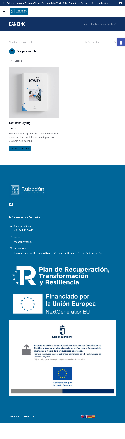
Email (17, 237)
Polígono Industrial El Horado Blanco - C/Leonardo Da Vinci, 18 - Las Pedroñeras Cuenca (47, 3)
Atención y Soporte (24, 225)
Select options (22, 148)
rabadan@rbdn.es (104, 3)
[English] (82, 416)
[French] (86, 416)
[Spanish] (93, 416)
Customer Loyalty (20, 123)
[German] (90, 416)
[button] (121, 42)
